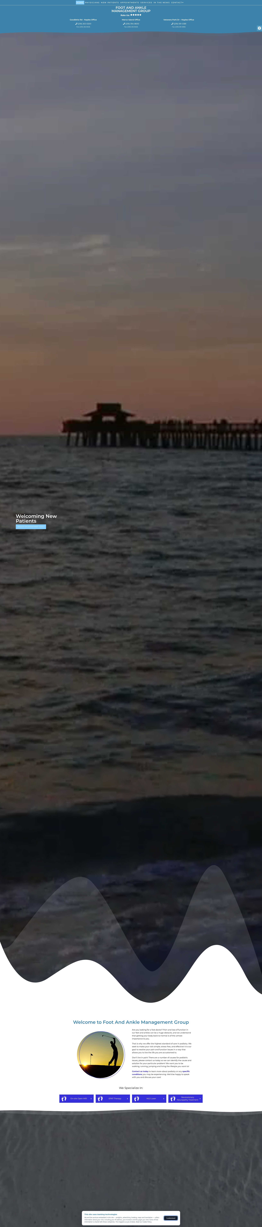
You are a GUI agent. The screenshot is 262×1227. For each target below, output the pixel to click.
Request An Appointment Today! (31, 526)
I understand (170, 1218)
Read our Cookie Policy (143, 1222)
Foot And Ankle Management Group (131, 9)
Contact (176, 3)
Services (146, 3)
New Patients (110, 3)
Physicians (92, 3)
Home (80, 3)
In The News (162, 3)
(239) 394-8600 (132, 24)
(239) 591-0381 (180, 24)
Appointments (129, 3)
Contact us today (140, 1071)
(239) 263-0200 (84, 24)
